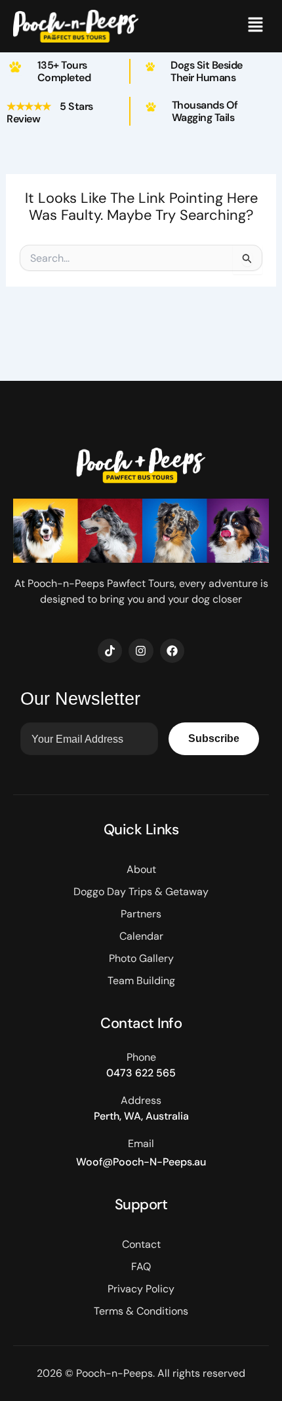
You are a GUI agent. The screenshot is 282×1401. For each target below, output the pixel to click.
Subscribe (213, 738)
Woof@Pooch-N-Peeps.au (141, 1162)
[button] (256, 26)
